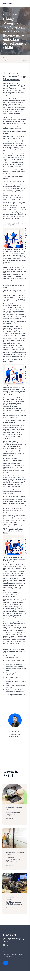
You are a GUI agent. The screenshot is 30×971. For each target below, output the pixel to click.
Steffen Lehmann (7, 15)
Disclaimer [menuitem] (14, 954)
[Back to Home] (7, 3)
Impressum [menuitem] (21, 954)
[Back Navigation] (15, 57)
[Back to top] (5, 963)
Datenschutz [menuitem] (9, 956)
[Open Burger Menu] (26, 3)
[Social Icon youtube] (7, 945)
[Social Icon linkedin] (4, 945)
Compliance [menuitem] (6, 954)
